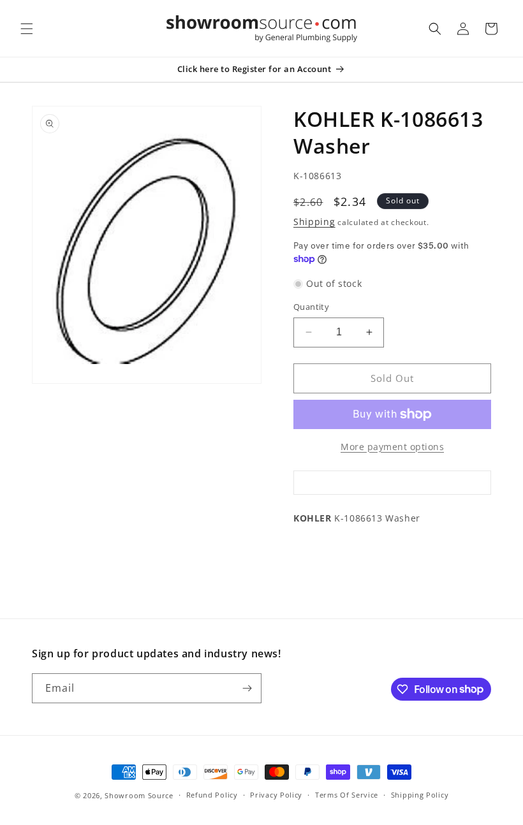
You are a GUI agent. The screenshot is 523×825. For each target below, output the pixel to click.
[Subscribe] (247, 688)
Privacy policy (276, 794)
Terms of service (346, 794)
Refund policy (212, 794)
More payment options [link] (392, 447)
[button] (27, 29)
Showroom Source (139, 795)
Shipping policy (420, 794)
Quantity (311, 306)
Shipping (314, 221)
